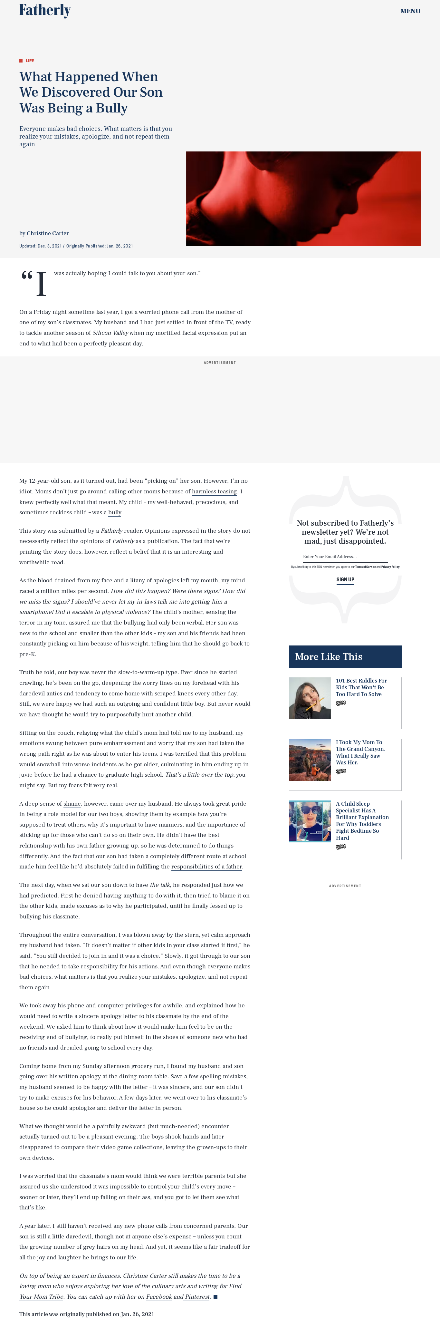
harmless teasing (214, 491)
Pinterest (196, 1297)
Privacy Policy (390, 567)
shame (72, 804)
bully (114, 512)
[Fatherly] (45, 11)
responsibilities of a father (206, 866)
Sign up (345, 580)
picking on (161, 481)
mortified (168, 333)
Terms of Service (365, 567)
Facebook (159, 1297)
